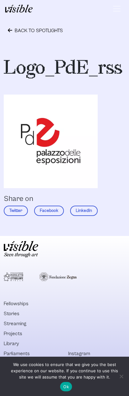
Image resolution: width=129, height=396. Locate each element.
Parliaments (17, 353)
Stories (11, 313)
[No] (121, 376)
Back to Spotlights (38, 30)
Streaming (15, 323)
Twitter (15, 210)
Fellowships (16, 303)
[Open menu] (116, 9)
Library (11, 343)
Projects (13, 333)
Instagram (79, 353)
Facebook (49, 210)
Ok (66, 386)
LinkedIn (84, 210)
